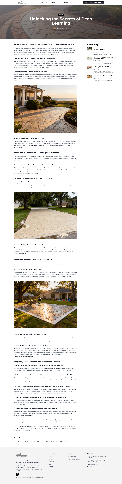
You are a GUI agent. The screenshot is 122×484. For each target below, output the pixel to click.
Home (42, 2)
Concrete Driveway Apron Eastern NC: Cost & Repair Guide (103, 58)
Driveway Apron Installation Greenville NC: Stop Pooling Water (103, 48)
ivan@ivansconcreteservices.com (97, 466)
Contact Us (65, 2)
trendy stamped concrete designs (28, 54)
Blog (60, 2)
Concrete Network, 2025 (21, 253)
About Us (54, 2)
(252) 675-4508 (93, 464)
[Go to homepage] (22, 2)
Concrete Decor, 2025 (34, 173)
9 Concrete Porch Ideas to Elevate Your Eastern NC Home (103, 76)
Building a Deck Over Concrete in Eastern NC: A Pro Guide (101, 67)
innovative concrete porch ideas (49, 54)
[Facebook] (17, 474)
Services (48, 2)
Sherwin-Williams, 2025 (43, 67)
